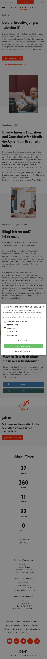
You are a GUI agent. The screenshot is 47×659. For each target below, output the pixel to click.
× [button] (43, 306)
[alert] (23, 329)
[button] (23, 351)
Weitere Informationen (34, 317)
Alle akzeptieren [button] (23, 346)
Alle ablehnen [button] (23, 341)
